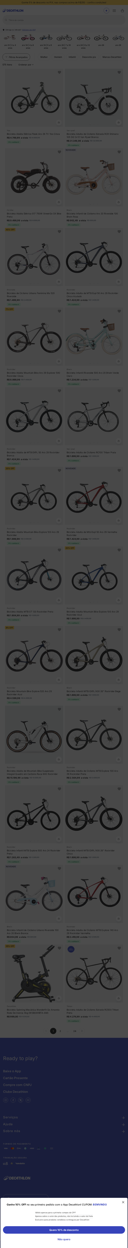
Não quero (64, 1239)
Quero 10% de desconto (64, 1229)
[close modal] (123, 1202)
